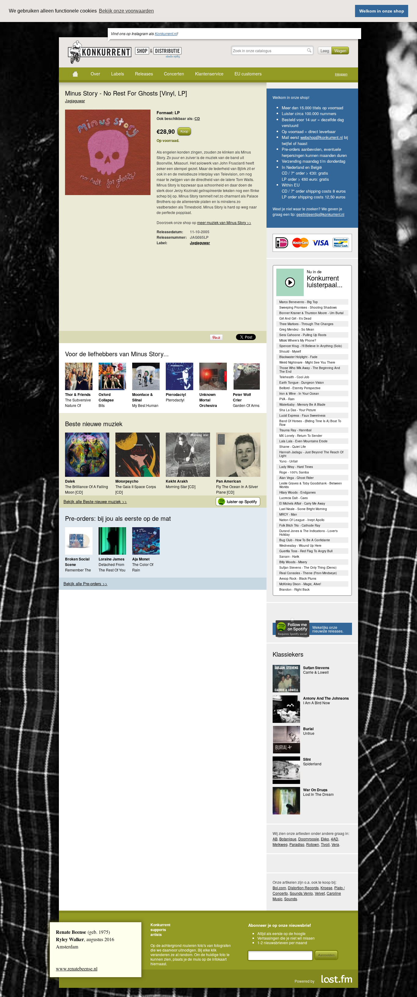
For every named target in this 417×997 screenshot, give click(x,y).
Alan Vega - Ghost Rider (296, 478)
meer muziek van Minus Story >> (224, 222)
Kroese (326, 887)
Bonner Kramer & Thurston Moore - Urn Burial (311, 313)
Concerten (174, 74)
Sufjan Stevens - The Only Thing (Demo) (307, 567)
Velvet (320, 893)
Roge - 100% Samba (294, 472)
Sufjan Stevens (316, 667)
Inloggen (341, 74)
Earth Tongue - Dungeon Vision (301, 382)
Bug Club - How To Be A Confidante (304, 540)
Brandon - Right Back (294, 589)
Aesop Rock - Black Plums (297, 578)
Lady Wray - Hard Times (296, 467)
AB (275, 838)
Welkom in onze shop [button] (381, 11)
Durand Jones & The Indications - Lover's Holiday (308, 533)
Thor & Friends (78, 394)
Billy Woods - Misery (293, 562)
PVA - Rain (287, 399)
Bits (102, 405)
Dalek (70, 481)
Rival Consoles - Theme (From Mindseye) (308, 573)
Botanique (287, 838)
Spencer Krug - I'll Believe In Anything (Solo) (310, 346)
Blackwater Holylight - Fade (298, 357)
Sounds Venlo (301, 893)
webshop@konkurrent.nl (321, 137)
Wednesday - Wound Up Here (300, 545)
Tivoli (325, 844)
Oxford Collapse (106, 397)
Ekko (325, 838)
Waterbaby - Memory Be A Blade (302, 404)
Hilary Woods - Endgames (297, 492)
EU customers (248, 74)
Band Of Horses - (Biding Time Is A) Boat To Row (310, 423)
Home (75, 74)
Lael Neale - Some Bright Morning (303, 509)
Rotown (312, 844)
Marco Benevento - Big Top (298, 302)
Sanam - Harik (289, 556)
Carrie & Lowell (316, 672)
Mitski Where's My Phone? (297, 340)
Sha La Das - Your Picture (297, 410)
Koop (184, 131)
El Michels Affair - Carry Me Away (302, 503)
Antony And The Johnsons (326, 698)
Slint (307, 759)
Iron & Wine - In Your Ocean (299, 393)
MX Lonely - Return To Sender (300, 435)
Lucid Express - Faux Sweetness (302, 415)
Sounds (290, 898)
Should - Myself (290, 351)
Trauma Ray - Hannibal (295, 430)
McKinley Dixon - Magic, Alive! (300, 584)
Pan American (228, 481)
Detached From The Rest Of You (112, 567)
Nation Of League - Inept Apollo (302, 520)
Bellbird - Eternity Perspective (300, 388)
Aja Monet (141, 559)
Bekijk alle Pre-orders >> (85, 583)
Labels (117, 74)
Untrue (308, 733)
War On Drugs (315, 789)
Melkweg (280, 844)
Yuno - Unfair (288, 461)
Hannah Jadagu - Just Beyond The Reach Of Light (311, 454)
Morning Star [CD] (180, 486)
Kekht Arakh (177, 481)
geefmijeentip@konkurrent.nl (320, 214)
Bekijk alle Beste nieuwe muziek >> (95, 501)
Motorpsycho (126, 481)
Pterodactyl (176, 394)
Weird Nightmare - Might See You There (307, 362)
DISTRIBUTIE (167, 53)
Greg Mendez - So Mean (296, 329)
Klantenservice (209, 74)
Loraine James (112, 559)
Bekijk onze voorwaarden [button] (126, 10)
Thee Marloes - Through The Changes (306, 324)
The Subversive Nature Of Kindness (78, 405)
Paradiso (296, 844)
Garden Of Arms (246, 405)
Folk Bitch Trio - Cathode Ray (299, 525)
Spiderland (312, 763)
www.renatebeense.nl (76, 968)
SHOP (142, 51)
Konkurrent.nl (166, 33)
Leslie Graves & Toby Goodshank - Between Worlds (310, 485)
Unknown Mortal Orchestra (208, 400)
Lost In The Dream (318, 794)
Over (95, 74)
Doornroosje (308, 838)
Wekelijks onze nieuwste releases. (327, 629)
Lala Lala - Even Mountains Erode (303, 441)
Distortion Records (303, 887)
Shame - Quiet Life (292, 446)
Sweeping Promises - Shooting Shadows (308, 307)
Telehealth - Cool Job (294, 377)
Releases (144, 74)
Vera (335, 844)
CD (197, 118)
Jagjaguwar (75, 100)
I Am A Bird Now (316, 702)
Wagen (340, 50)
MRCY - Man (288, 514)
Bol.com (279, 887)
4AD (334, 838)
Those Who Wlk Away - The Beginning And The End (309, 370)
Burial (308, 728)
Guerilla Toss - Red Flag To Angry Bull (305, 551)
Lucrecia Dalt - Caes (293, 498)
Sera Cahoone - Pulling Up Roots (302, 335)
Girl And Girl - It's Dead (295, 318)
